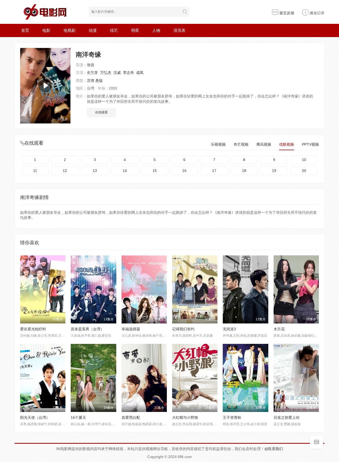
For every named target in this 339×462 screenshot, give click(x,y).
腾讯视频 (263, 144)
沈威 (117, 72)
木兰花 (279, 329)
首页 (25, 30)
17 (214, 170)
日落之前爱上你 (287, 417)
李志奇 (128, 72)
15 (155, 170)
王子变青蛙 (232, 417)
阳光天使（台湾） (35, 417)
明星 (135, 30)
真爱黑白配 (131, 417)
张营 (90, 65)
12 (65, 170)
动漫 (93, 30)
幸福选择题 (131, 329)
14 (125, 170)
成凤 (140, 72)
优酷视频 (286, 144)
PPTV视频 (310, 144)
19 (274, 170)
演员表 (179, 30)
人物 (156, 30)
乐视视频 (218, 144)
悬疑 (99, 80)
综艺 (114, 30)
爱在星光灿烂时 (33, 329)
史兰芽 (92, 72)
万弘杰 (105, 72)
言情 (90, 80)
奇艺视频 (241, 144)
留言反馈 (286, 13)
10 (304, 160)
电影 (46, 30)
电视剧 (69, 30)
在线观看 (101, 112)
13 (95, 170)
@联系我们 (273, 449)
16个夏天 (78, 417)
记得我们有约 (183, 329)
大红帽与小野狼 (185, 417)
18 (244, 170)
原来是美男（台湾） (87, 329)
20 (304, 170)
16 (184, 170)
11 (35, 170)
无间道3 (229, 329)
